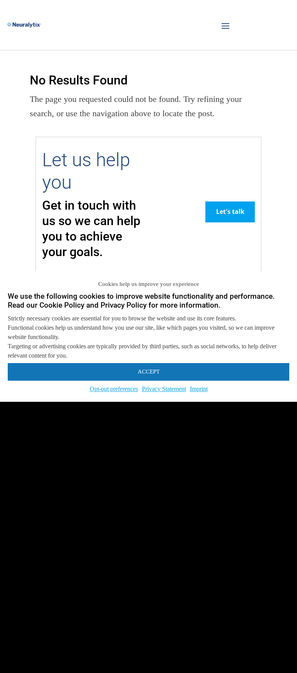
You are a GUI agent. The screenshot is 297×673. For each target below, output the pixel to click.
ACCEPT (149, 371)
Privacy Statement (164, 389)
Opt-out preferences (114, 389)
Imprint (199, 389)
